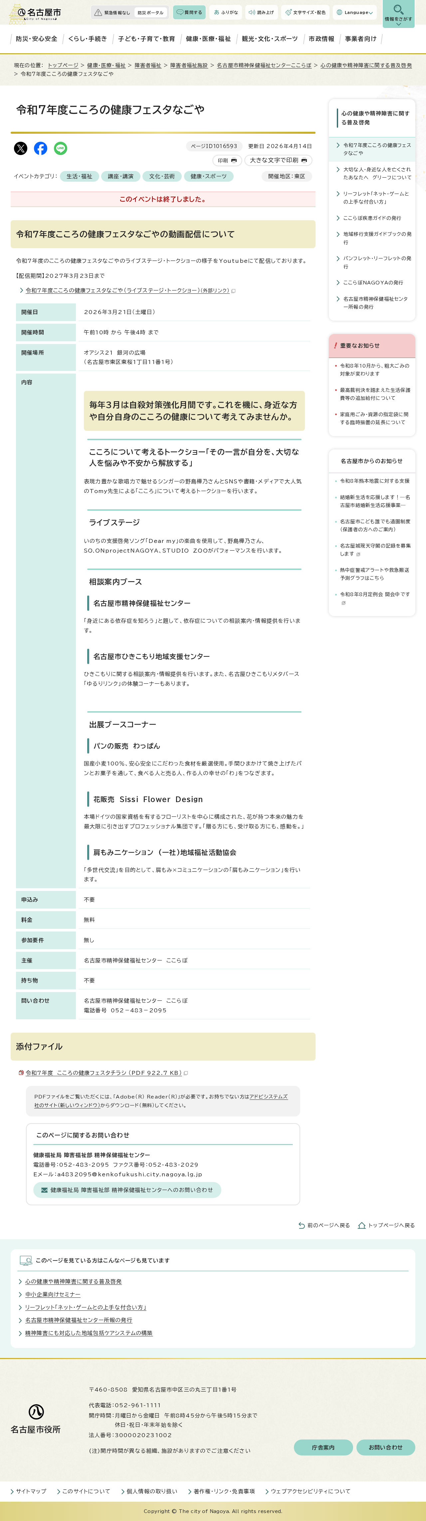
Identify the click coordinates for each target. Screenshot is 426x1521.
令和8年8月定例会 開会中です (375, 594)
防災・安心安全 (37, 39)
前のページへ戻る (329, 1225)
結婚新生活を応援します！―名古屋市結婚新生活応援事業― (375, 501)
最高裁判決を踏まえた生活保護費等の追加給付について (375, 394)
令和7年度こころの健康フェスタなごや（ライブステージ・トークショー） (128, 290)
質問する (193, 12)
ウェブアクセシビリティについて (311, 1491)
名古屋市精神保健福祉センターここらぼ (264, 65)
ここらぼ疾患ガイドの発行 (372, 218)
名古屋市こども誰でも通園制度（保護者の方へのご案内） (375, 525)
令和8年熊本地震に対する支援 (375, 480)
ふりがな (229, 12)
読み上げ (266, 12)
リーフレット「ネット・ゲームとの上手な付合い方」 (376, 197)
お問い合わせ (386, 1447)
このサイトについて (87, 1491)
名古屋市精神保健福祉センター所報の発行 (375, 302)
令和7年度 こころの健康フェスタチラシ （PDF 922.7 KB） (104, 1073)
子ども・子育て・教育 (146, 39)
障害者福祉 (148, 65)
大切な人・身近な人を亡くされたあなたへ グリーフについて (377, 173)
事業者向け (361, 39)
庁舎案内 (323, 1447)
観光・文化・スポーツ (270, 39)
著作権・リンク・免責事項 (224, 1491)
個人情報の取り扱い (152, 1491)
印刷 (223, 160)
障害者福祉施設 (189, 65)
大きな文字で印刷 (274, 160)
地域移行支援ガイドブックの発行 (377, 238)
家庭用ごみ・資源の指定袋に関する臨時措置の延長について (374, 418)
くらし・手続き (87, 39)
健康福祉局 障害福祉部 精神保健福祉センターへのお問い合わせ (132, 1190)
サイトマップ (31, 1491)
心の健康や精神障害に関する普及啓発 (366, 65)
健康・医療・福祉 (208, 39)
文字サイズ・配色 (309, 12)
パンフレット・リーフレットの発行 (377, 262)
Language (356, 12)
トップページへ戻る (392, 1225)
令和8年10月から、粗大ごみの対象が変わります (375, 369)
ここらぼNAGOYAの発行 (373, 282)
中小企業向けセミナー (53, 1294)
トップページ (63, 65)
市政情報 (321, 39)
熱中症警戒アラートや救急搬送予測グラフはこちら (374, 574)
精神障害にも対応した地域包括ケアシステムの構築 (89, 1333)
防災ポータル (151, 13)
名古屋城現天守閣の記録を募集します (375, 549)
